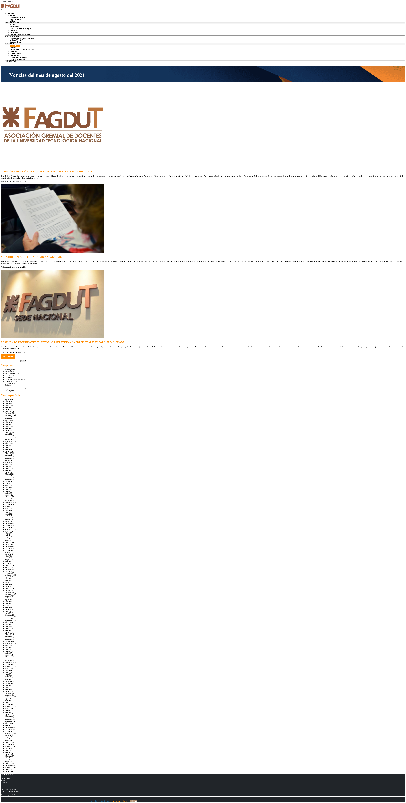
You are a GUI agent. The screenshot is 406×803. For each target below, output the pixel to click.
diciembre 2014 (10, 661)
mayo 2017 (9, 605)
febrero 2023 (9, 474)
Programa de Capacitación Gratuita (22, 38)
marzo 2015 (9, 655)
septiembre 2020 (10, 529)
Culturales (13, 51)
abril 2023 (8, 470)
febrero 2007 (9, 756)
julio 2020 (8, 533)
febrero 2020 (9, 542)
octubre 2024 (9, 440)
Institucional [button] (12, 23)
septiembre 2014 (10, 666)
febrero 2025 (9, 432)
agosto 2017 (9, 600)
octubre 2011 (9, 695)
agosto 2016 (9, 622)
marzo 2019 (9, 563)
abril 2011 (8, 701)
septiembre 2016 (10, 621)
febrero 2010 (9, 716)
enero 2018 (9, 590)
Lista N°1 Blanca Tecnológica (20, 29)
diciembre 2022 (10, 478)
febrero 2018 (9, 588)
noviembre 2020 (10, 525)
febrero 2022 (9, 497)
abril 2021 (8, 516)
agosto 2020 (9, 531)
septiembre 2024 (10, 442)
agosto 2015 (9, 645)
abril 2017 (8, 607)
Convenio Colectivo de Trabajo (21, 34)
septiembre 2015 (10, 643)
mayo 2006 (9, 762)
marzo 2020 (9, 541)
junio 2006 (8, 760)
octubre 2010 (9, 704)
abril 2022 (8, 493)
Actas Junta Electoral (12, 373)
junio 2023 (8, 466)
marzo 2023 (9, 472)
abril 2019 (8, 562)
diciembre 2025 (10, 413)
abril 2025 (8, 428)
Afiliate (12, 21)
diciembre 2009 (10, 718)
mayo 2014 (9, 674)
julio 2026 (8, 402)
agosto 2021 (9, 508)
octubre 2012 (9, 683)
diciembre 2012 (10, 682)
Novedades (13, 15)
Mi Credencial (15, 46)
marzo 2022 (9, 495)
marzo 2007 (9, 754)
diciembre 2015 (10, 638)
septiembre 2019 (10, 552)
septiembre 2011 (10, 697)
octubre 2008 (9, 731)
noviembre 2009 (10, 720)
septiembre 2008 (10, 733)
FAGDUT (13, 25)
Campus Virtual (15, 42)
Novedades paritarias (99, 801)
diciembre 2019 (10, 546)
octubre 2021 (9, 504)
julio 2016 (8, 624)
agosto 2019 (9, 554)
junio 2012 (8, 685)
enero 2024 (9, 455)
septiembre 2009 (10, 722)
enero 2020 (9, 544)
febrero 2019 (9, 565)
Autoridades (14, 27)
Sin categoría (9, 391)
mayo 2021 (9, 514)
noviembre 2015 (10, 640)
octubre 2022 (9, 482)
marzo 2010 (9, 714)
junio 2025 (8, 424)
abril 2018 (8, 584)
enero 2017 (9, 613)
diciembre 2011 (10, 693)
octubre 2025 (9, 417)
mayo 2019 (9, 560)
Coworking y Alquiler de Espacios (22, 49)
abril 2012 (8, 689)
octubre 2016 (9, 619)
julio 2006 (8, 758)
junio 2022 (8, 489)
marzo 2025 (9, 430)
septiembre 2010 (10, 706)
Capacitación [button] (12, 36)
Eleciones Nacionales (12, 381)
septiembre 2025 (10, 419)
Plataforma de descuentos (19, 57)
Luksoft (13, 795)
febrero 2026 (9, 411)
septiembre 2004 (10, 767)
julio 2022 (8, 487)
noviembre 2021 (10, 502)
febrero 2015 (9, 657)
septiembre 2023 (10, 462)
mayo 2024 (9, 447)
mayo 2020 (9, 537)
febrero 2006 (9, 763)
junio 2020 (8, 535)
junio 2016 (8, 626)
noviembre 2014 (10, 663)
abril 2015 (8, 653)
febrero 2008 (9, 743)
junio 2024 (8, 445)
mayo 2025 (9, 426)
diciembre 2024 (10, 436)
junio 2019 (8, 558)
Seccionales (14, 32)
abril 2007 (8, 752)
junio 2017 (8, 603)
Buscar (23, 361)
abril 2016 (8, 630)
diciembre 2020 (10, 523)
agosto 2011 (9, 699)
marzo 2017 (9, 609)
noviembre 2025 (10, 415)
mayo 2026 (9, 405)
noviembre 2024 (10, 438)
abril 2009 (8, 725)
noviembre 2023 (10, 459)
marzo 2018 (9, 586)
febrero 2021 (9, 520)
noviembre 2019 (10, 548)
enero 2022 (9, 499)
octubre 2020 (9, 527)
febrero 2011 (9, 703)
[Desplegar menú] (2, 9)
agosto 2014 (9, 668)
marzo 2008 (9, 741)
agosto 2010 (9, 708)
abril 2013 (8, 680)
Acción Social (9, 372)
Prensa (7, 387)
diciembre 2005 (10, 765)
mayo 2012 (9, 687)
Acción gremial (10, 370)
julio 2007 (8, 748)
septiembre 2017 (10, 598)
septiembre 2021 (10, 506)
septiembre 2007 (10, 746)
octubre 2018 (9, 573)
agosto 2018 (9, 577)
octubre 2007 (9, 744)
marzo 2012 (9, 691)
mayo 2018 (9, 582)
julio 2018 (8, 579)
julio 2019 (8, 556)
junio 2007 (8, 750)
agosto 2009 (9, 723)
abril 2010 (8, 712)
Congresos (13, 30)
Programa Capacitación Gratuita (15, 389)
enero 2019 (9, 567)
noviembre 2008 (10, 729)
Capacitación (14, 55)
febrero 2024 (9, 453)
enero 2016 (9, 636)
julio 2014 (8, 670)
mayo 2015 (9, 651)
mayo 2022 (9, 491)
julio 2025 (8, 422)
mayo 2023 (9, 468)
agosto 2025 (9, 421)
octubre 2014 (9, 664)
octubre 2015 (9, 642)
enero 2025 (9, 434)
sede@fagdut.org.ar (12, 791)
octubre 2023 (9, 461)
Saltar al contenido (7, 2)
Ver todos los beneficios (18, 59)
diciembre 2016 (10, 615)
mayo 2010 (9, 710)
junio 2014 (8, 672)
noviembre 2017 (10, 594)
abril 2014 (8, 676)
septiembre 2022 (10, 483)
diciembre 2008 (10, 727)
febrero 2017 (9, 611)
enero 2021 (9, 522)
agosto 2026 (9, 400)
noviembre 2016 (10, 617)
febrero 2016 (9, 634)
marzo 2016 (9, 632)
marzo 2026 (9, 409)
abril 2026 (8, 407)
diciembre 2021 (10, 501)
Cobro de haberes (16, 19)
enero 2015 (9, 659)
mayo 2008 (9, 737)
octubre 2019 (9, 550)
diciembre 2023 (10, 457)
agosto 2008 (9, 735)
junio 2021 (8, 512)
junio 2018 (8, 581)
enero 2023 (9, 476)
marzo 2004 (9, 771)
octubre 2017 (9, 596)
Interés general (10, 383)
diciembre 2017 (10, 592)
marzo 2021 (9, 518)
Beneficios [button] (10, 44)
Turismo (13, 48)
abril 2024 (8, 449)
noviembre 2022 (10, 480)
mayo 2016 (9, 628)
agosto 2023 (9, 464)
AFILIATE (8, 356)
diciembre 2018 (10, 569)
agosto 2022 (9, 485)
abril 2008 (8, 739)
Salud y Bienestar (16, 53)
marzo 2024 (9, 451)
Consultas (10, 61)
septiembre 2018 (10, 575)
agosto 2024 (9, 443)
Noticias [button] (9, 13)
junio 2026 (8, 403)
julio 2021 (8, 510)
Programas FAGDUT (17, 17)
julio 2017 (8, 602)
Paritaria (8, 385)
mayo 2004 (9, 769)
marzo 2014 (9, 678)
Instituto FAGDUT (16, 40)
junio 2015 (8, 649)
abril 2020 (8, 539)
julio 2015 (8, 647)
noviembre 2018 (10, 571)
